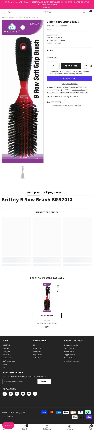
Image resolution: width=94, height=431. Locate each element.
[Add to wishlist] (85, 66)
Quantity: (50, 61)
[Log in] (84, 12)
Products (12, 17)
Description (33, 192)
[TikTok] (23, 394)
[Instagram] (11, 394)
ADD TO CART (71, 66)
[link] (16, 261)
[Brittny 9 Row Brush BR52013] (47, 297)
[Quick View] (58, 291)
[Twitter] (35, 394)
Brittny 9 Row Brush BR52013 (47, 323)
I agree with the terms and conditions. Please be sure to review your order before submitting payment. (70, 72)
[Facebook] (5, 394)
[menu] (3, 12)
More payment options (69, 84)
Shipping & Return (53, 192)
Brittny (49, 30)
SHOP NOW (47, 7)
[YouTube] (29, 394)
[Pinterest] (17, 394)
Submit (44, 381)
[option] (23, 91)
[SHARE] (90, 66)
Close (92, 5)
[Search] (9, 12)
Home (4, 17)
